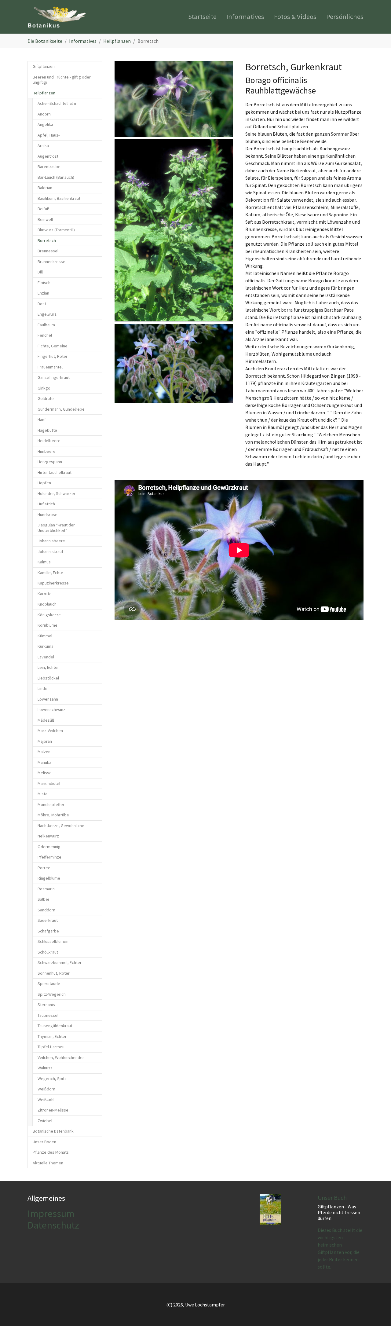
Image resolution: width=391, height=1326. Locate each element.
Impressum (51, 1213)
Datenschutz (53, 1225)
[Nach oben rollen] (377, 1312)
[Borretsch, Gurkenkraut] (174, 99)
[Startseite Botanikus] (56, 17)
